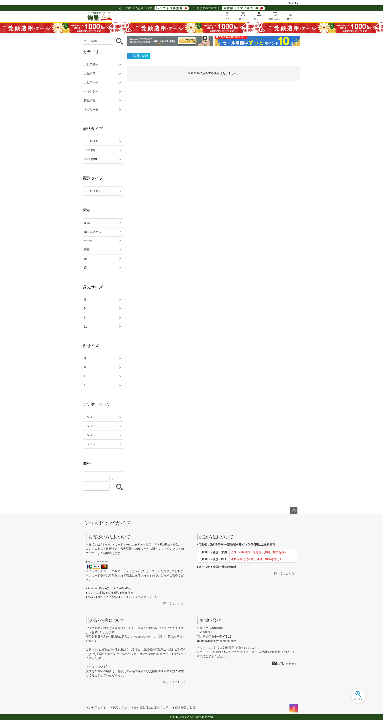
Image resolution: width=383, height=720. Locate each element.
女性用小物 (91, 82)
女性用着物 (91, 64)
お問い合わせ (285, 663)
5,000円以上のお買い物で (150, 8)
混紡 (87, 249)
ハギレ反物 (91, 91)
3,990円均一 (92, 159)
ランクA (89, 426)
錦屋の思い (120, 707)
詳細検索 (140, 56)
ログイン (294, 2)
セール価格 (91, 141)
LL (85, 326)
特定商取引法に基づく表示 (151, 707)
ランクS (89, 417)
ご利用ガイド (97, 707)
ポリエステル (92, 231)
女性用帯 (90, 73)
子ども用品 (91, 109)
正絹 (87, 223)
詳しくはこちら (173, 603)
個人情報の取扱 (185, 707)
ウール (88, 241)
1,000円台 (90, 150)
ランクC (89, 444)
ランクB (89, 435)
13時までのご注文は (226, 8)
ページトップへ (293, 510)
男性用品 (90, 100)
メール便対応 (92, 191)
